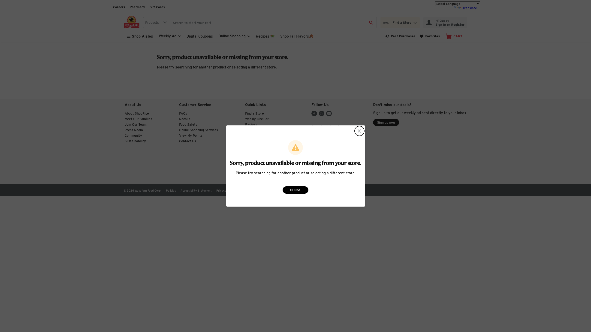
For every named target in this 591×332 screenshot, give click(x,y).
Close (295, 190)
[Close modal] (359, 130)
